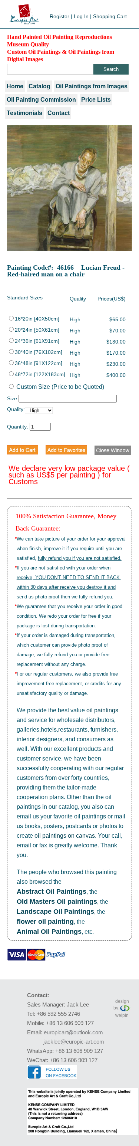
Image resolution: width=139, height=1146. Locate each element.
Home (15, 86)
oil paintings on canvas (64, 836)
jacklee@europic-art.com (73, 1041)
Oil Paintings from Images (92, 86)
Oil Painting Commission (41, 99)
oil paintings (102, 710)
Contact (58, 113)
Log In (81, 16)
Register (59, 16)
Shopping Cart (110, 16)
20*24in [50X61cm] (37, 330)
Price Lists (96, 99)
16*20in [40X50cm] (37, 319)
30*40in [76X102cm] (38, 352)
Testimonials (24, 113)
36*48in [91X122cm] (38, 363)
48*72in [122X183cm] (40, 374)
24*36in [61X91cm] (37, 341)
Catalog (39, 86)
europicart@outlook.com (73, 1032)
